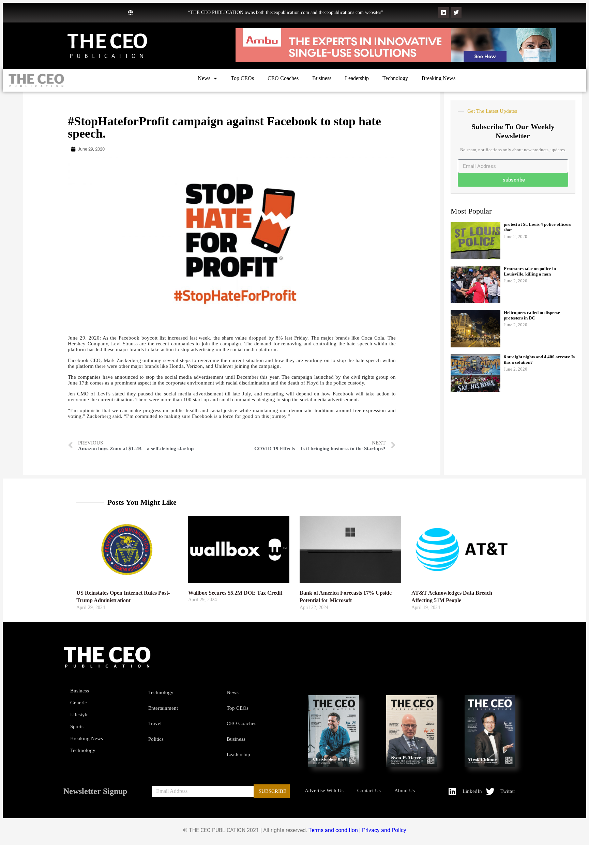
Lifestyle (79, 714)
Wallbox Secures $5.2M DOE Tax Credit (235, 593)
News (204, 78)
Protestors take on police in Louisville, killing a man (530, 271)
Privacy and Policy (384, 830)
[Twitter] (456, 12)
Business (321, 78)
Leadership (357, 78)
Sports (77, 726)
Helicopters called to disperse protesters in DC (532, 315)
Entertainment (163, 708)
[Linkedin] (443, 12)
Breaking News (438, 78)
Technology (395, 78)
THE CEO (107, 41)
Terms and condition (333, 830)
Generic (78, 702)
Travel (155, 723)
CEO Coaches (283, 78)
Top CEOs (242, 78)
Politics (156, 739)
